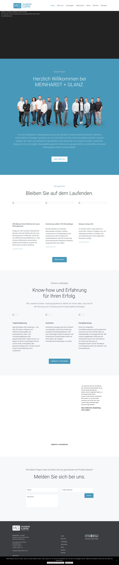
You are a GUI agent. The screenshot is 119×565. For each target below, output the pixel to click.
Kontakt (104, 5)
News (88, 5)
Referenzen (80, 5)
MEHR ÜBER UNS (59, 159)
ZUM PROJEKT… (18, 249)
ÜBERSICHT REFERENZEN (59, 444)
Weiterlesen (69, 562)
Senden (89, 495)
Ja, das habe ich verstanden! (56, 562)
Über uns (60, 5)
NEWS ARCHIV (59, 259)
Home (53, 5)
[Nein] (117, 561)
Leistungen (70, 5)
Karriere (96, 5)
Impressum (15, 555)
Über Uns (63, 538)
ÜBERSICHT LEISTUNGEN (59, 361)
